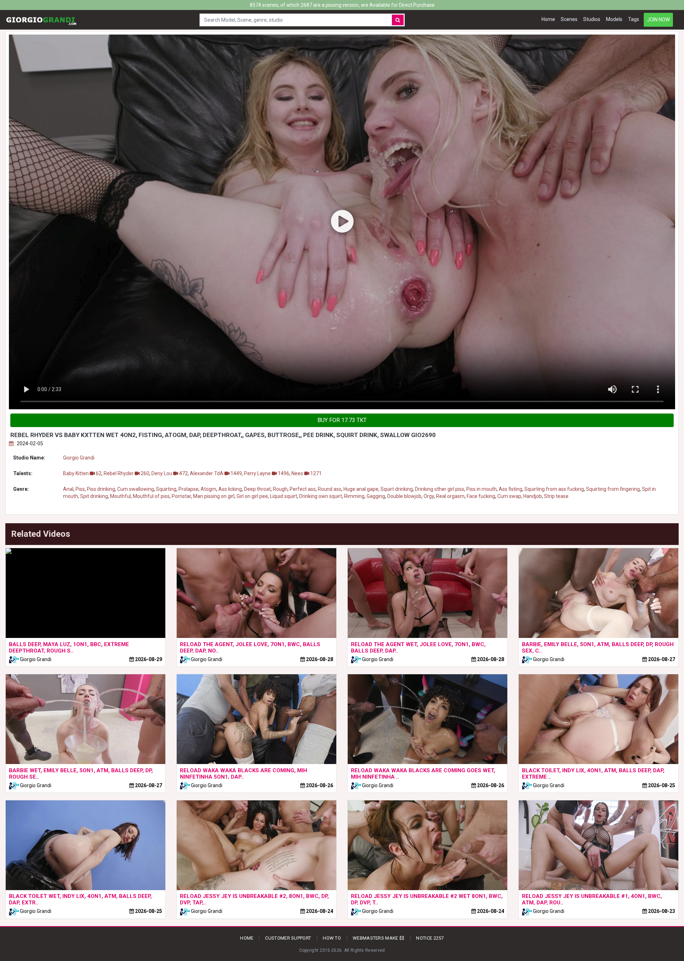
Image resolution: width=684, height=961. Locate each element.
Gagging (376, 496)
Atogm (208, 489)
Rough (280, 489)
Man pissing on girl (213, 496)
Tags (633, 19)
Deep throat (257, 489)
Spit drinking (94, 496)
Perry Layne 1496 (266, 473)
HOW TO (332, 938)
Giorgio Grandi (78, 458)
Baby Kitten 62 (82, 473)
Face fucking (481, 496)
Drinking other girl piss (439, 489)
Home (548, 19)
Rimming (354, 496)
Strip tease (556, 496)
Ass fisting (510, 489)
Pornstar (181, 496)
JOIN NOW (658, 19)
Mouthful (120, 496)
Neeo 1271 (306, 473)
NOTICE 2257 (430, 938)
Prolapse (188, 489)
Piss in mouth (481, 489)
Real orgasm (450, 496)
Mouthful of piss (151, 496)
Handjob (532, 496)
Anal (68, 489)
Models (614, 19)
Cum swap (509, 496)
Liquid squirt (283, 496)
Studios (591, 19)
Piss (80, 489)
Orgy (429, 496)
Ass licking (230, 489)
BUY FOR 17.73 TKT (342, 420)
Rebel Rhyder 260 (126, 473)
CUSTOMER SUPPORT (288, 938)
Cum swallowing (135, 489)
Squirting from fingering (613, 489)
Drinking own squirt (320, 496)
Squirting (166, 489)
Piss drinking (101, 489)
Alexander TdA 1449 (216, 473)
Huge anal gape (360, 489)
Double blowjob (404, 496)
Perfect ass (303, 489)
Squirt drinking (396, 489)
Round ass (329, 489)
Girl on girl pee (252, 496)
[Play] (342, 222)
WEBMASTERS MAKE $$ (378, 938)
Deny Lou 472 (169, 473)
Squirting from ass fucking (554, 489)
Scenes (569, 19)
